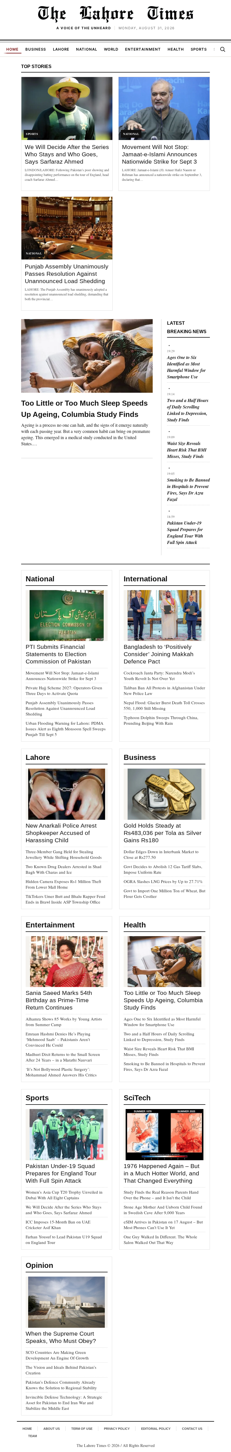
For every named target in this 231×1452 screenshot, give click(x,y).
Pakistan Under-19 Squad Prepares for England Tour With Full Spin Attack (185, 532)
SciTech (137, 1098)
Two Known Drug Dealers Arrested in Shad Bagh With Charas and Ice (63, 869)
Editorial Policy (155, 1428)
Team (32, 1436)
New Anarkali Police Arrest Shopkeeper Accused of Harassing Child (61, 832)
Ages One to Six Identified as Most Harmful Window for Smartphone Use (186, 367)
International (145, 579)
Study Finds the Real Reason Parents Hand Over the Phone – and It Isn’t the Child (161, 1194)
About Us (51, 1428)
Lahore (61, 49)
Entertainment (143, 49)
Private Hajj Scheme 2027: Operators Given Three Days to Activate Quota (64, 690)
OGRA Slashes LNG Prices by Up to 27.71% (163, 881)
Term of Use (81, 1428)
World (111, 49)
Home (12, 49)
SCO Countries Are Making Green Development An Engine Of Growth (57, 1355)
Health (176, 49)
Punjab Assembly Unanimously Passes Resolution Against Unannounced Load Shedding (66, 273)
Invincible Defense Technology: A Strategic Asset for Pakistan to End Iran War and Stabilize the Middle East (64, 1402)
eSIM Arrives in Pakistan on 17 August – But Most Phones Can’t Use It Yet (163, 1224)
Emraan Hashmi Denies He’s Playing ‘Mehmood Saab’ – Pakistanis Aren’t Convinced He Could (58, 1039)
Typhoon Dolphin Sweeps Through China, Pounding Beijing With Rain (161, 720)
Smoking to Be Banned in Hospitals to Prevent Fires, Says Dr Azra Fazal (188, 489)
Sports (199, 49)
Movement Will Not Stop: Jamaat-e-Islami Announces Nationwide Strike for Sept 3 (159, 154)
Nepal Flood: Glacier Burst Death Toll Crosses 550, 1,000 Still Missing (164, 705)
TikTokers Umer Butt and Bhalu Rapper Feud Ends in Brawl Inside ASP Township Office (65, 899)
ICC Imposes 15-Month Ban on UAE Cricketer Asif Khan (58, 1224)
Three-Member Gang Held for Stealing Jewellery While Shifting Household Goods (64, 854)
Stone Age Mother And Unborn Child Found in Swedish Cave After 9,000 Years (163, 1209)
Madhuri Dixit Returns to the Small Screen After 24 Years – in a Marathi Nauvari (63, 1057)
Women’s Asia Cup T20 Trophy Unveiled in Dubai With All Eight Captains (64, 1194)
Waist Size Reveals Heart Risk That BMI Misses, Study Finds (186, 449)
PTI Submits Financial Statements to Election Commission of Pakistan (58, 654)
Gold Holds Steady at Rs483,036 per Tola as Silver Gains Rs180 (162, 832)
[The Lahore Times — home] (115, 14)
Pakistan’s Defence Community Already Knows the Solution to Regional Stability (61, 1384)
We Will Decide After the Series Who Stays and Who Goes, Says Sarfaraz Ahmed (67, 154)
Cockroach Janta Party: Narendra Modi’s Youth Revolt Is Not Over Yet (159, 675)
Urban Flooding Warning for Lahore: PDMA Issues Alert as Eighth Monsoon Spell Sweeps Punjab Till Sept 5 (66, 728)
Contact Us (192, 1428)
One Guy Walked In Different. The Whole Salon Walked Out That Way (160, 1239)
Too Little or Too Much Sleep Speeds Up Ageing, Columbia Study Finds (163, 1000)
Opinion (39, 1265)
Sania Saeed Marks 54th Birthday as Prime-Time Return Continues (59, 1000)
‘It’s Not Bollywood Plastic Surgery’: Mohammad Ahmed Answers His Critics (61, 1072)
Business (35, 49)
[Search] (222, 49)
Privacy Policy (117, 1428)
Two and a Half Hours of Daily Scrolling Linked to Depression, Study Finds (187, 410)
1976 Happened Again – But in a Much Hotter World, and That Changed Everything (161, 1173)
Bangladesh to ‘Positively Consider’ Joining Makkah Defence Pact (159, 654)
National (86, 49)
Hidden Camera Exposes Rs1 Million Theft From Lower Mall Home (63, 884)
